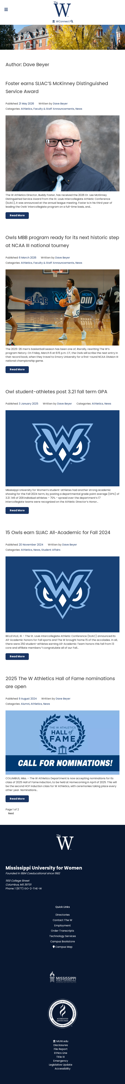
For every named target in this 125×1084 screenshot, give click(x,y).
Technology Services (62, 936)
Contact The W (62, 920)
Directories (63, 915)
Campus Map (63, 947)
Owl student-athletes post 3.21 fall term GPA (56, 391)
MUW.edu (62, 1041)
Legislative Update (60, 1065)
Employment (62, 925)
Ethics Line (60, 1053)
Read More (17, 215)
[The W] (62, 9)
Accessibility (62, 1068)
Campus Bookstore (62, 941)
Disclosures (60, 1045)
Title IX (60, 1057)
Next (11, 813)
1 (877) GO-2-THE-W (28, 888)
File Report (61, 1049)
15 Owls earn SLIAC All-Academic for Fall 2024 (58, 532)
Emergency (60, 1061)
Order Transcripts (62, 931)
